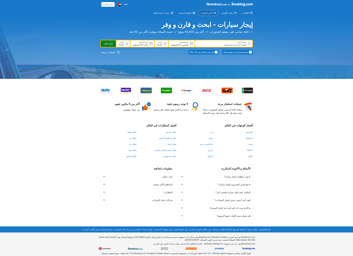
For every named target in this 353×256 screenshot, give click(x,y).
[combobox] (221, 44)
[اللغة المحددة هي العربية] (119, 4)
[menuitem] (247, 13)
